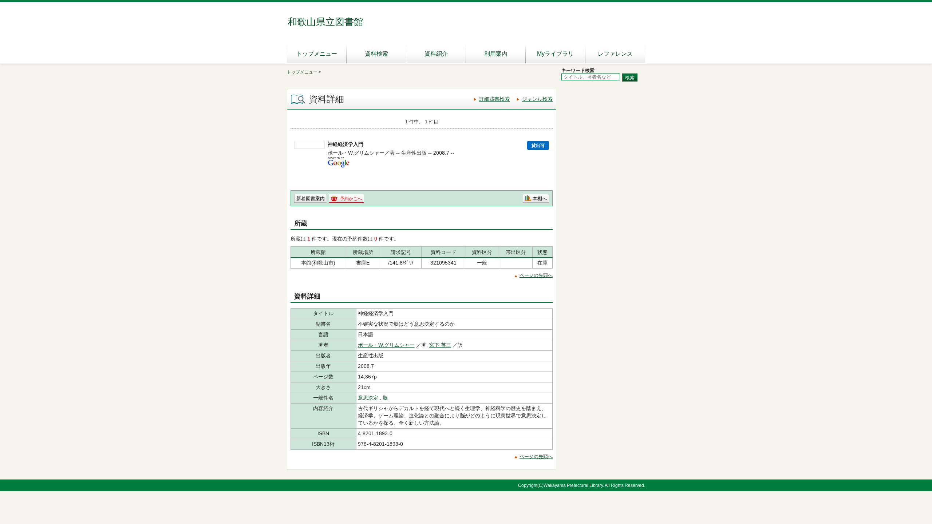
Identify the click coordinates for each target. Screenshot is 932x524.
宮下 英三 (440, 345)
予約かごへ (351, 198)
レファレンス (615, 54)
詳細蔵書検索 (494, 99)
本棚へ (540, 198)
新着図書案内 (310, 198)
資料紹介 (436, 54)
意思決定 (368, 398)
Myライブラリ (555, 54)
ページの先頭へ (536, 275)
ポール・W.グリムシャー (386, 345)
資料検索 (376, 54)
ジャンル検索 (537, 99)
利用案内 (496, 54)
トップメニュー (316, 54)
